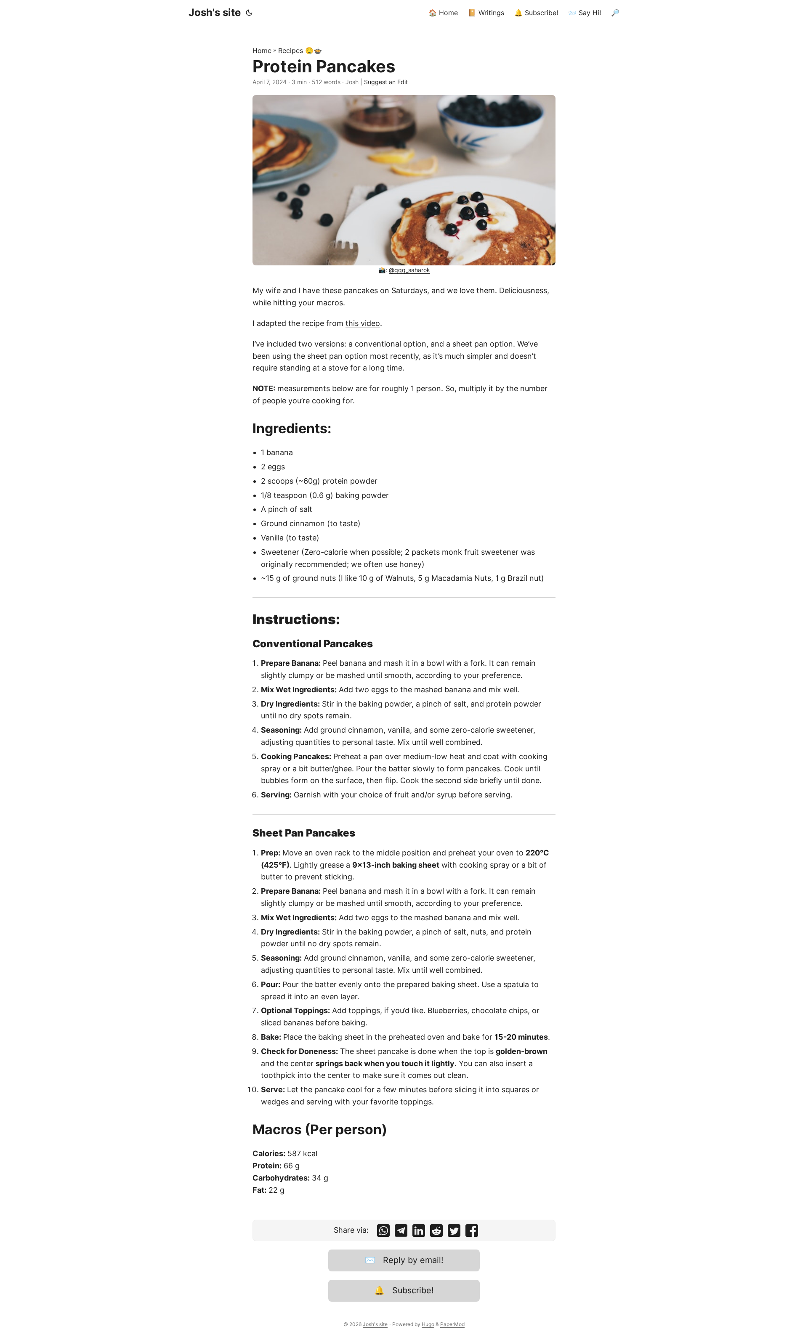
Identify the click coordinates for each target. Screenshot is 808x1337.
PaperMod (452, 1324)
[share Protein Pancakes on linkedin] (418, 1232)
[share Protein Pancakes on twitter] (454, 1232)
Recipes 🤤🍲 (300, 50)
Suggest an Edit (386, 81)
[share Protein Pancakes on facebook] (471, 1232)
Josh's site (215, 12)
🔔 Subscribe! (404, 1290)
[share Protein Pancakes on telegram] (401, 1232)
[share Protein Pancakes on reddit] (436, 1232)
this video (363, 323)
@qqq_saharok (409, 269)
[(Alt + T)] (249, 12)
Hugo (428, 1324)
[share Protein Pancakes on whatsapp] (383, 1232)
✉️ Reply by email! (404, 1260)
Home (261, 50)
